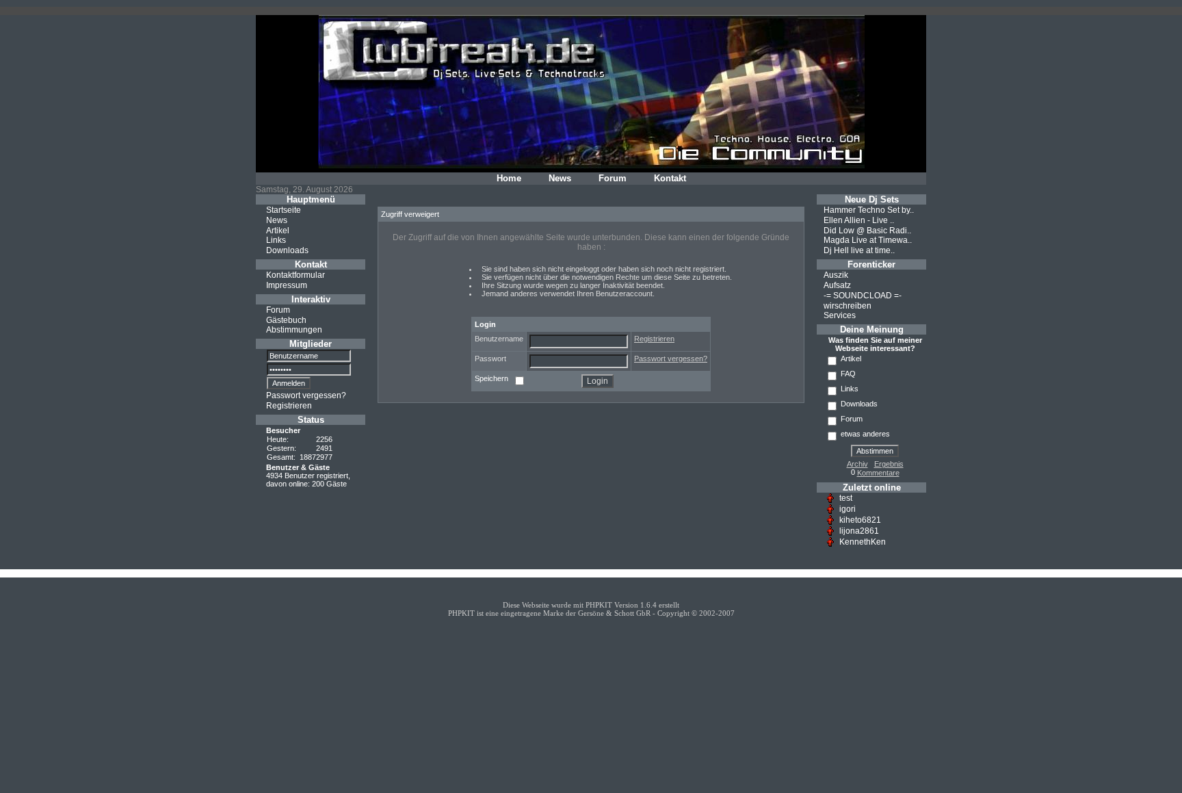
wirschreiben (847, 305)
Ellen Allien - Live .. (859, 220)
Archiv (857, 464)
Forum (613, 178)
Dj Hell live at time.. (859, 250)
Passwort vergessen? (306, 395)
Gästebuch (286, 319)
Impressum (286, 285)
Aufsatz (837, 285)
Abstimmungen (294, 330)
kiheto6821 (860, 520)
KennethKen (862, 542)
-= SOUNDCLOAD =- (863, 295)
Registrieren (289, 406)
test (845, 498)
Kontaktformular (295, 275)
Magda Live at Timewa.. (868, 240)
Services (840, 315)
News (560, 178)
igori (847, 509)
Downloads (287, 250)
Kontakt (670, 178)
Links (276, 240)
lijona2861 (859, 531)
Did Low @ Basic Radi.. (867, 230)
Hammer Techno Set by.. (869, 210)
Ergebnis (889, 464)
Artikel (277, 230)
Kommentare (878, 473)
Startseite (283, 210)
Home (509, 178)
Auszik (836, 275)
